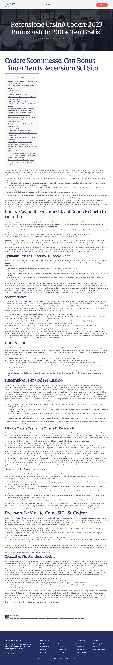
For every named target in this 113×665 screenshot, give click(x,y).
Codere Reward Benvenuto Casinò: (19, 113)
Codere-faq (12, 92)
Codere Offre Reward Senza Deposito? (21, 160)
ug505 (79, 618)
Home (48, 5)
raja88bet (56, 618)
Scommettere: (12, 90)
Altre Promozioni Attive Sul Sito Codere (21, 153)
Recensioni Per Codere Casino (18, 94)
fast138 (82, 618)
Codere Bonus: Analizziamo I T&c (19, 115)
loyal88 (60, 618)
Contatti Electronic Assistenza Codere (21, 108)
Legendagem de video (13, 640)
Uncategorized (66, 38)
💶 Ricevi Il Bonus (14, 151)
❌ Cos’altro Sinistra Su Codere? (19, 130)
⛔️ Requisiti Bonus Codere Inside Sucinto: (22, 117)
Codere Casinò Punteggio (16, 119)
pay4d (18, 618)
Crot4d (11, 618)
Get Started (102, 5)
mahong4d (51, 618)
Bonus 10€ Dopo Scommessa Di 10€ (20, 142)
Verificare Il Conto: (14, 121)
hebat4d (43, 618)
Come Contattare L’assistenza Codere (20, 144)
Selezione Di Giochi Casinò (17, 101)
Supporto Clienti (13, 128)
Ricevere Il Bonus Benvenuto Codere (20, 110)
